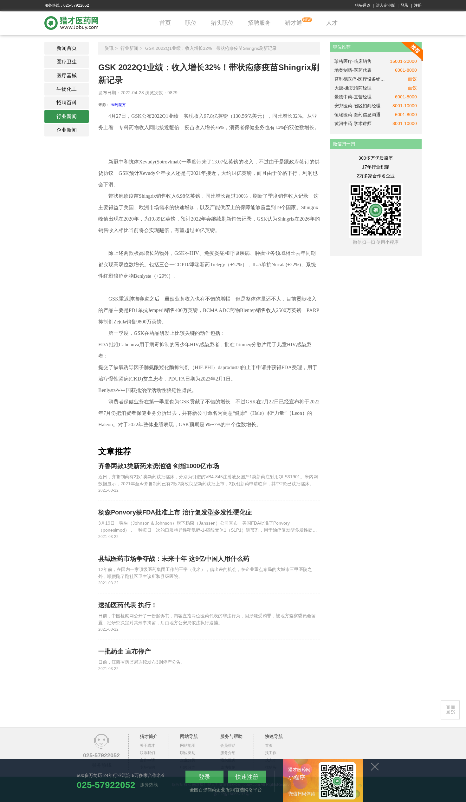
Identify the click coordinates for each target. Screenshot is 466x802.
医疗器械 (66, 75)
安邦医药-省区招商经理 (357, 105)
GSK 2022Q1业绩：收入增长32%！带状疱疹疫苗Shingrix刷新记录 (211, 48)
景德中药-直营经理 (353, 96)
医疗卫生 (66, 61)
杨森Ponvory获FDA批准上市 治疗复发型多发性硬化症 (175, 512)
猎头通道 (362, 5)
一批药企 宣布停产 (124, 651)
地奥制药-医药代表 (353, 70)
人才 (332, 23)
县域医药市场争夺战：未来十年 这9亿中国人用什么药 (173, 558)
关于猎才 (147, 745)
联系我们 (147, 753)
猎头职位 (222, 23)
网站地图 (187, 745)
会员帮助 (228, 745)
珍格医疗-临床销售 (353, 61)
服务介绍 (228, 753)
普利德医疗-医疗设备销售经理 (359, 79)
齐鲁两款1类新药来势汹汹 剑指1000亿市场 (158, 465)
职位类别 (187, 753)
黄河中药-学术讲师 (353, 123)
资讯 (109, 48)
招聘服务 (259, 23)
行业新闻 (66, 116)
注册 (418, 5)
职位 (191, 23)
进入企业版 (385, 5)
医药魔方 (118, 105)
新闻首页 (66, 48)
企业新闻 (66, 130)
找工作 (270, 753)
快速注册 (247, 777)
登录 (404, 5)
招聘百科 (66, 102)
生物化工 (66, 89)
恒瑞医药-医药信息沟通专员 (359, 114)
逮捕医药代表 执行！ (127, 604)
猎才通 (293, 23)
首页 (165, 23)
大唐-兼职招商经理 (353, 87)
